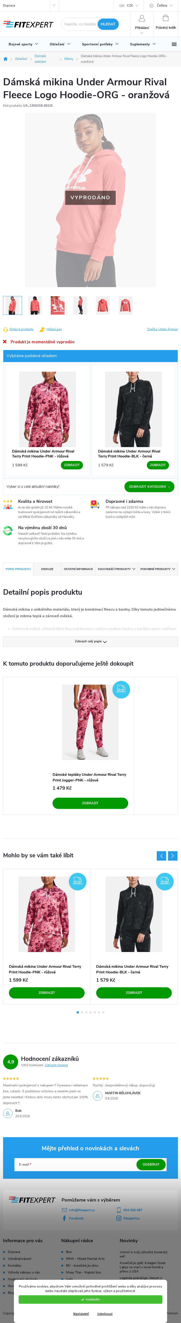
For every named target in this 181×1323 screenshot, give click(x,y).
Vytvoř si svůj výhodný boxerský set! (143, 1254)
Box (69, 1252)
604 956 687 (132, 1210)
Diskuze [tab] (47, 569)
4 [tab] (90, 1012)
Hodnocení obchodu (23, 1279)
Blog (11, 1293)
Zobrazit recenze (56, 1065)
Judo (69, 1279)
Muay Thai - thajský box (83, 1272)
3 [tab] (86, 1012)
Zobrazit (90, 803)
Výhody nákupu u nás (24, 1272)
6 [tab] (99, 1012)
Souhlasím (93, 1299)
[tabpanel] (90, 746)
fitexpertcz (131, 1218)
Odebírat (151, 1164)
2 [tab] (82, 1012)
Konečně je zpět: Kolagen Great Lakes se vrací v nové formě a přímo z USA (142, 1267)
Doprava (9, 6)
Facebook (76, 1218)
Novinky (14, 1286)
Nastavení (81, 1313)
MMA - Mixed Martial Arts (85, 1259)
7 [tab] (103, 1012)
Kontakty (14, 1265)
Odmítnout (105, 1314)
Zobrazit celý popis (88, 641)
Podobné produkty (155, 569)
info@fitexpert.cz (82, 1210)
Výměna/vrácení (19, 1259)
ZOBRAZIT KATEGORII (149, 486)
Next (172, 856)
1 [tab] (78, 1012)
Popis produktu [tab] (18, 569)
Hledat (108, 24)
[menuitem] (23, 44)
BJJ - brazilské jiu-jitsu (82, 1266)
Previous (161, 856)
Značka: (162, 329)
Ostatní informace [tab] (78, 569)
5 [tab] (95, 1012)
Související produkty (114, 569)
